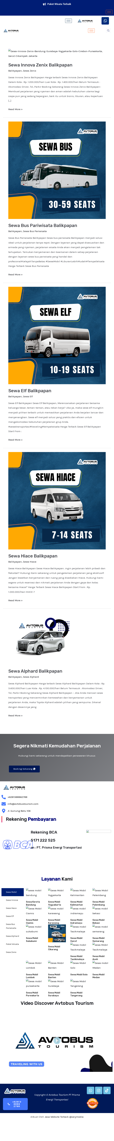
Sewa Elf (28, 396)
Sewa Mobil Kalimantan (76, 903)
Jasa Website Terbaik (57, 1116)
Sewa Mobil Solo (79, 974)
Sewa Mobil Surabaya (54, 994)
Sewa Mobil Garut (76, 939)
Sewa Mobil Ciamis (32, 921)
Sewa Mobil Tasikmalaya (77, 958)
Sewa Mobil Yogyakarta (54, 903)
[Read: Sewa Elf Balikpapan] (57, 335)
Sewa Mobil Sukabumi (32, 939)
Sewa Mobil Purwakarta (32, 994)
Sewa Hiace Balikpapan (32, 556)
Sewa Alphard (31, 676)
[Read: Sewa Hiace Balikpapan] (57, 500)
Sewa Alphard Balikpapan (35, 671)
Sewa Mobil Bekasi (98, 921)
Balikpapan (15, 70)
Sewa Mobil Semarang (98, 939)
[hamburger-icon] (109, 12)
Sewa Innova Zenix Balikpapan (40, 65)
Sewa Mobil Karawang (54, 921)
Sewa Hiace (29, 561)
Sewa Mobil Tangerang (76, 994)
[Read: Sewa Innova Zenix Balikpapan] (57, 53)
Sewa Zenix (29, 70)
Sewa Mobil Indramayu (76, 921)
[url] (35, 893)
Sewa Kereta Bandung (33, 903)
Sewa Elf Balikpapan (29, 390)
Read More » (15, 109)
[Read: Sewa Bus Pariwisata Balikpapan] (57, 169)
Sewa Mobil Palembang (98, 903)
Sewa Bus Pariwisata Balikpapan (42, 225)
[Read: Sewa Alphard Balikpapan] (43, 638)
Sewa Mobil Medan (98, 976)
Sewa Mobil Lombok (32, 976)
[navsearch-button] (108, 30)
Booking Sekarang (23, 769)
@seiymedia (76, 1116)
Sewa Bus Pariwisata (35, 231)
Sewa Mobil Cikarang (54, 948)
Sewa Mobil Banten (54, 976)
